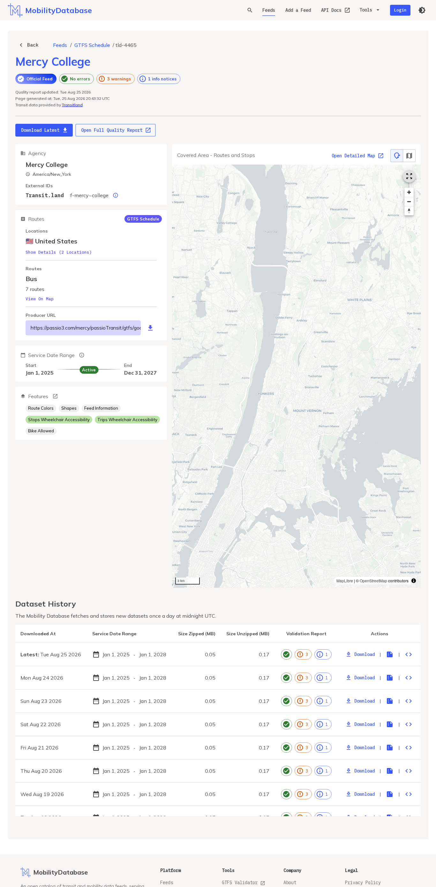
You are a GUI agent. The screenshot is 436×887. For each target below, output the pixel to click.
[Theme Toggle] (422, 10)
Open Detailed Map (353, 156)
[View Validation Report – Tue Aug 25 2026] (389, 654)
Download (364, 654)
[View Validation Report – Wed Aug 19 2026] (389, 794)
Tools (365, 10)
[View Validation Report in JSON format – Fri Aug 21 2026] (408, 747)
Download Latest (40, 130)
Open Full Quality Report (111, 130)
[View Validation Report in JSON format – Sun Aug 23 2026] (408, 701)
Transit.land (45, 195)
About (289, 882)
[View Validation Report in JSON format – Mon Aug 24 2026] (408, 677)
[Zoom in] (409, 192)
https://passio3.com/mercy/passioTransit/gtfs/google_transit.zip (86, 327)
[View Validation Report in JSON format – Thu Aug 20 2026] (408, 770)
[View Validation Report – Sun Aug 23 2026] (389, 701)
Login (400, 10)
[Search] (250, 10)
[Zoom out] (409, 201)
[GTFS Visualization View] (396, 155)
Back (33, 45)
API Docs (331, 10)
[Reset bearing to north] (409, 210)
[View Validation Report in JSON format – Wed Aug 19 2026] (408, 794)
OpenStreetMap (373, 580)
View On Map (40, 299)
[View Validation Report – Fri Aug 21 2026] (389, 747)
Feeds (268, 10)
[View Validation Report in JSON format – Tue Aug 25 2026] (408, 654)
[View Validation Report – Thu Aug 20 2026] (389, 770)
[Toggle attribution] (413, 581)
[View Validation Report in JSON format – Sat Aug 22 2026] (408, 724)
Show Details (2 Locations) (59, 252)
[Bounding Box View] (409, 155)
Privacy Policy (363, 882)
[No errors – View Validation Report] (286, 654)
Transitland (72, 104)
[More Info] (55, 396)
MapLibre (344, 580)
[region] (296, 376)
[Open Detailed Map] (409, 176)
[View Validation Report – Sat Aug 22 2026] (389, 724)
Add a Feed (298, 10)
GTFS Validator (240, 882)
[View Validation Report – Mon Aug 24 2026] (389, 677)
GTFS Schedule (92, 45)
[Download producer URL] (150, 328)
